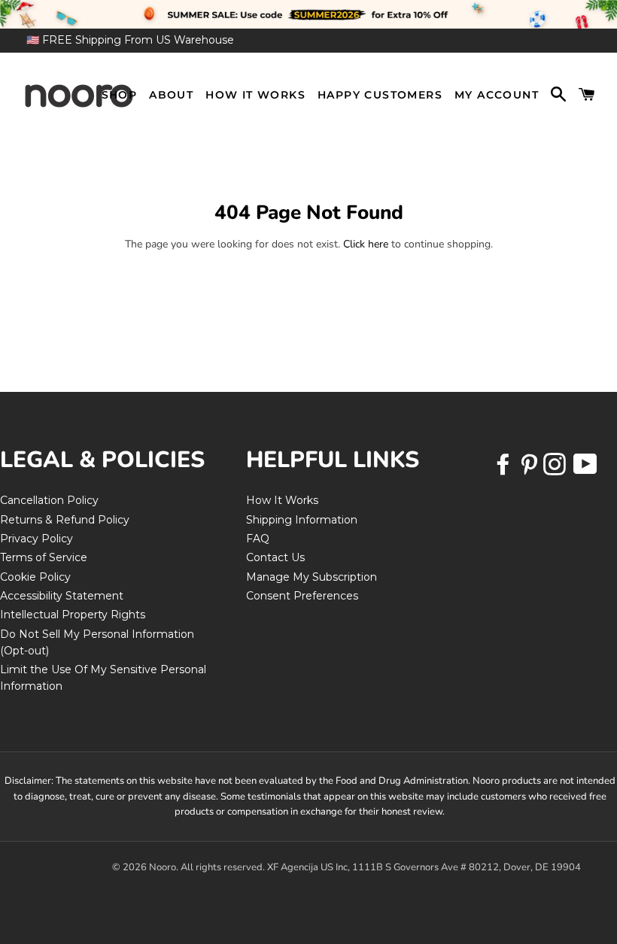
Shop (120, 95)
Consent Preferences (302, 596)
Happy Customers (380, 95)
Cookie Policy (35, 577)
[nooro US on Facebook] (505, 469)
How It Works (255, 95)
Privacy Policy (36, 538)
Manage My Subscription (311, 577)
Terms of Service (43, 557)
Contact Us (275, 557)
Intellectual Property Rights (72, 614)
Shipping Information (301, 520)
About (171, 95)
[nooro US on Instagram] (556, 469)
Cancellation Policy (49, 500)
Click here (365, 244)
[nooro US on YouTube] (584, 469)
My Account (496, 95)
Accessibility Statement (61, 596)
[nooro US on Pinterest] (530, 469)
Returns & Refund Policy (64, 520)
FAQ (257, 538)
